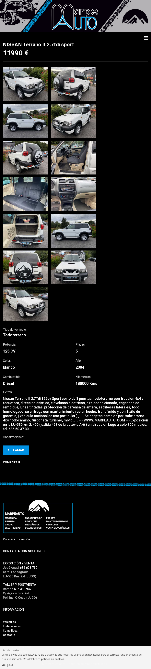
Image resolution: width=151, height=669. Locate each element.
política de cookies (52, 659)
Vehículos (9, 622)
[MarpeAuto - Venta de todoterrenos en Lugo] (75, 16)
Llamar (17, 450)
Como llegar (11, 630)
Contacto (9, 635)
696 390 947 (22, 589)
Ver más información (16, 539)
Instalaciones (12, 626)
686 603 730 (28, 568)
